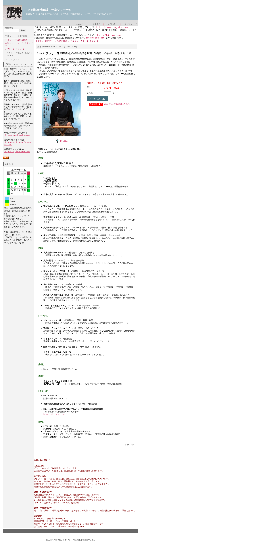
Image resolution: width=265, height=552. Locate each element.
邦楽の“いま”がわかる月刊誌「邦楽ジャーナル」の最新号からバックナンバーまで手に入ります (67, 14)
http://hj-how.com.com (17, 151)
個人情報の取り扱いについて (58, 540)
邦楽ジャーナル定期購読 (16, 40)
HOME (38, 41)
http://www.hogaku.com (17, 135)
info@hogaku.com (95, 38)
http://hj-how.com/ (54, 414)
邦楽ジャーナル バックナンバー (19, 44)
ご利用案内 (95, 24)
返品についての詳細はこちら (117, 104)
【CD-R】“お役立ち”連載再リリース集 (19, 54)
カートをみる (77, 24)
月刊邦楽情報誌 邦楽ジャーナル (47, 10)
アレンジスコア (12, 60)
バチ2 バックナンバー (15, 49)
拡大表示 (64, 141)
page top (129, 445)
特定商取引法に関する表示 (84, 540)
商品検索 (9, 28)
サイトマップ (131, 24)
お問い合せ (113, 24)
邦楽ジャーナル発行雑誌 (16, 36)
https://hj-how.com (107, 35)
